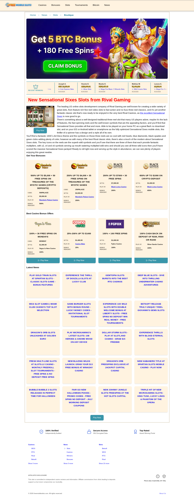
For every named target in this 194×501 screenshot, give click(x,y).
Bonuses (55, 5)
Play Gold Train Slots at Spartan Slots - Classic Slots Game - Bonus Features (43, 280)
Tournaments (81, 5)
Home (33, 15)
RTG (33, 452)
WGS (33, 448)
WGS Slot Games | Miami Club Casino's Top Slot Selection (43, 307)
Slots (67, 5)
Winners (70, 456)
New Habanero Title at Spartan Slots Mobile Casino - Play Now (151, 364)
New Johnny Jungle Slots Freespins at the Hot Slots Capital (115, 393)
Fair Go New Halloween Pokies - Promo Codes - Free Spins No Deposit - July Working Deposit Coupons (79, 398)
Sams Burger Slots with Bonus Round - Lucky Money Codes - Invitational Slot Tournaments (79, 310)
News (107, 5)
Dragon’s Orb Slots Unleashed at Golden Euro (43, 335)
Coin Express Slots (62, 89)
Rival (33, 456)
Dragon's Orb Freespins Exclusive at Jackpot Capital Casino (115, 366)
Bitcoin (96, 5)
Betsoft (33, 459)
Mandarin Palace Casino (48, 200)
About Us (162, 493)
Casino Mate (80, 244)
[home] (19, 9)
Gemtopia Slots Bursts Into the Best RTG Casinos (115, 278)
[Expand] (65, 448)
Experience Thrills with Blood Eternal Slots (151, 335)
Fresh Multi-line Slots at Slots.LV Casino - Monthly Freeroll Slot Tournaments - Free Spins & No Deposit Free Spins (43, 369)
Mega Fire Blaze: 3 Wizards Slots (107, 89)
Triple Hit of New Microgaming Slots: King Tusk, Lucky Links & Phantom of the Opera (151, 396)
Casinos (42, 5)
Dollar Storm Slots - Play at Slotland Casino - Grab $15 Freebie (115, 337)
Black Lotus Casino (119, 187)
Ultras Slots (82, 89)
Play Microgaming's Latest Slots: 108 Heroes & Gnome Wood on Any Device (79, 337)
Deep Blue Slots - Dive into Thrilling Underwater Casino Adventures (151, 280)
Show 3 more (33, 463)
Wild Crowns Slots (135, 89)
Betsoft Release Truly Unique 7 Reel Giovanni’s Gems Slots (151, 307)
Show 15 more (104, 463)
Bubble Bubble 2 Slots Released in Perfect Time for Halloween (43, 393)
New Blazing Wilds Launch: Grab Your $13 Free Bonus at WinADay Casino (79, 366)
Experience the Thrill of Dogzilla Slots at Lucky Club (79, 278)
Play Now (40, 130)
